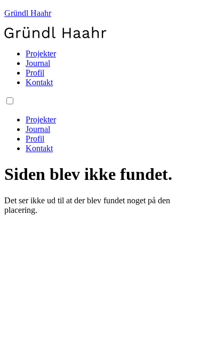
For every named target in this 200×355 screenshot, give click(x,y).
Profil (35, 72)
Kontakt (39, 82)
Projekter (41, 53)
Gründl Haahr (27, 13)
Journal (38, 63)
